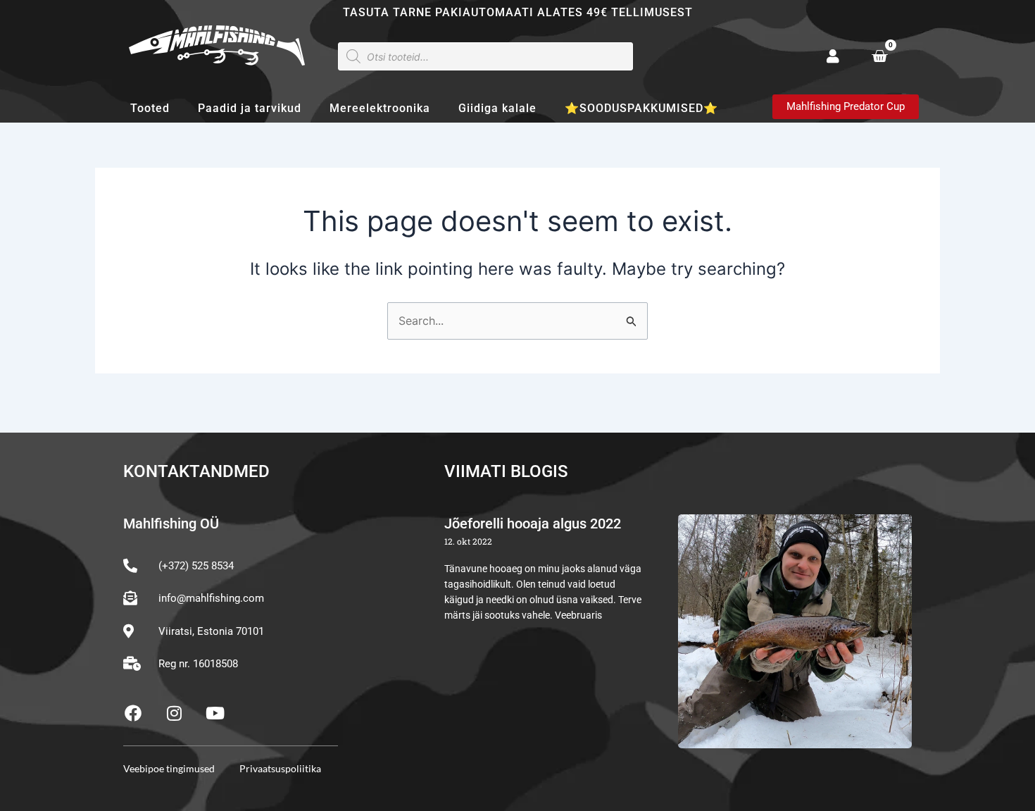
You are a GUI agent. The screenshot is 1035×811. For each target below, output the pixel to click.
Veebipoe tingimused (169, 768)
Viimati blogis (506, 471)
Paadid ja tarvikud (249, 108)
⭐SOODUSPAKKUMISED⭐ (641, 108)
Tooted (150, 108)
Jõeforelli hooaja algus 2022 (532, 523)
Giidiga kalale (497, 108)
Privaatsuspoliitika (280, 768)
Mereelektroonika (380, 108)
